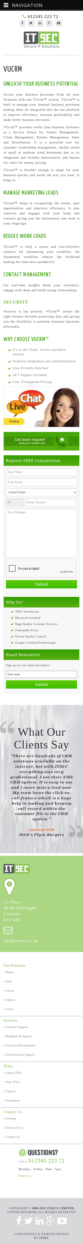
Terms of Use (14, 1127)
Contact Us (13, 1137)
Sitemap (11, 1118)
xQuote (10, 1000)
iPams (10, 972)
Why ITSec (13, 1082)
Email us (24, 1175)
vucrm (10, 990)
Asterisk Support (17, 1027)
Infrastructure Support (20, 1054)
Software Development (21, 1045)
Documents (13, 1100)
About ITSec (14, 1073)
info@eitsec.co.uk (20, 940)
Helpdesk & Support (19, 1036)
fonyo (9, 1009)
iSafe (9, 981)
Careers (11, 1091)
